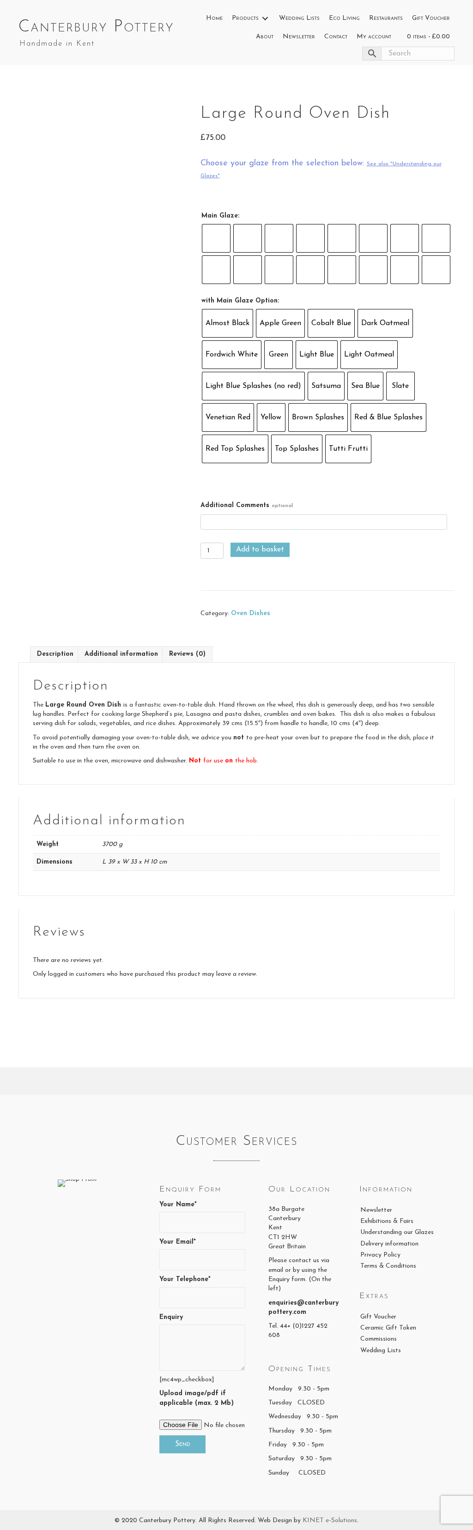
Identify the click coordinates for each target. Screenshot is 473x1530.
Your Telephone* (185, 1279)
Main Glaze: (220, 215)
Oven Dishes (250, 613)
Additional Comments (246, 505)
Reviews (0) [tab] (187, 654)
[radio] (216, 238)
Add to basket (260, 549)
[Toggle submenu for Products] (265, 18)
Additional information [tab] (121, 654)
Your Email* (177, 1242)
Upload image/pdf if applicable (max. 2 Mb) (196, 1398)
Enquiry (171, 1317)
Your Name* (178, 1204)
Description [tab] (55, 654)
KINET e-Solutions (330, 1520)
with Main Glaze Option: (240, 300)
